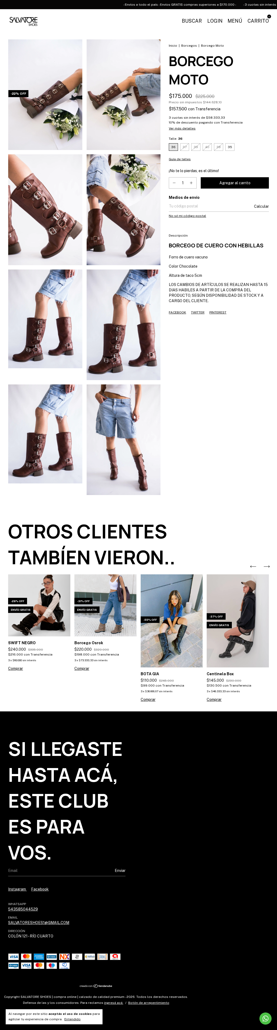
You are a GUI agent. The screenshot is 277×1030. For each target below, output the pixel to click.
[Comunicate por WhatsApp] (265, 1018)
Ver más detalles (182, 128)
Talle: (175, 139)
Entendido (72, 1019)
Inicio (173, 45)
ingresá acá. (113, 1003)
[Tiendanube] (96, 986)
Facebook (177, 312)
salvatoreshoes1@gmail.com (38, 922)
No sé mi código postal (187, 216)
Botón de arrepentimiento (148, 1003)
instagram (17, 889)
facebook (40, 889)
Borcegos (189, 45)
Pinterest (217, 312)
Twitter (198, 312)
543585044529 (23, 909)
